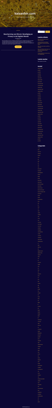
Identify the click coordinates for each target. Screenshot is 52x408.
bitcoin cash (40, 182)
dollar (39, 256)
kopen (39, 310)
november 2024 (40, 108)
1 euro (39, 147)
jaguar (39, 302)
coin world (39, 226)
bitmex (39, 195)
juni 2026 (39, 72)
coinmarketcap (40, 231)
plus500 (39, 336)
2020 (38, 149)
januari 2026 (40, 81)
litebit (39, 315)
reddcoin (39, 346)
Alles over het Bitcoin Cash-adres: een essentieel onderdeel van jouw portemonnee (44, 50)
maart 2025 (40, 100)
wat (38, 386)
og (38, 327)
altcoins (39, 155)
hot (38, 294)
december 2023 (40, 129)
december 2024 (40, 106)
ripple (39, 350)
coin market (40, 224)
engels (39, 264)
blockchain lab (40, 199)
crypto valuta (40, 239)
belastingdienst (40, 172)
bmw (38, 201)
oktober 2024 (40, 110)
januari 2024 (40, 127)
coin (38, 220)
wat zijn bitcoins (40, 388)
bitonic (39, 197)
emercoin (39, 262)
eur (38, 277)
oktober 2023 (40, 133)
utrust (39, 373)
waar (38, 382)
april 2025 (39, 98)
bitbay (39, 176)
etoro (39, 275)
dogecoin (39, 254)
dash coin (39, 247)
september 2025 (40, 89)
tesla (38, 361)
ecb (38, 258)
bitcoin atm (39, 180)
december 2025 (40, 83)
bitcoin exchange (40, 184)
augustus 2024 (40, 114)
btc (38, 205)
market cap (39, 319)
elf (38, 260)
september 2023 (40, 135)
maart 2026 (40, 77)
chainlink (39, 214)
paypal (39, 331)
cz (38, 243)
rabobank (39, 340)
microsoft (39, 321)
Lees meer (18, 46)
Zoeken (39, 30)
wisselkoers (40, 392)
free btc (39, 283)
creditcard (39, 237)
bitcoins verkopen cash (41, 191)
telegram (39, 359)
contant (39, 233)
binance (39, 174)
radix (38, 342)
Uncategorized (40, 369)
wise (38, 390)
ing (38, 300)
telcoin (39, 357)
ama (38, 157)
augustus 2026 (40, 68)
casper (39, 212)
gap (38, 285)
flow (38, 281)
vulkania (39, 380)
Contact (48, 1)
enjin (38, 266)
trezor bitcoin (40, 365)
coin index (39, 222)
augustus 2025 (40, 91)
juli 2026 (39, 70)
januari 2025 (40, 104)
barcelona (39, 170)
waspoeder (39, 384)
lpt (38, 317)
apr (38, 159)
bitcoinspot (39, 193)
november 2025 (40, 85)
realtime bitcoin (40, 344)
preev (39, 338)
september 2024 (40, 112)
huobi (39, 296)
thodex (39, 363)
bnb (38, 203)
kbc (38, 308)
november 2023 (40, 131)
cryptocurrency (40, 241)
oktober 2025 (40, 87)
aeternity (39, 153)
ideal (38, 298)
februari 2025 (40, 102)
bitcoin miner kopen (41, 189)
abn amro (39, 151)
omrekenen (39, 329)
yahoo (39, 401)
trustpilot (39, 367)
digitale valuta (40, 252)
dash (38, 245)
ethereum (39, 273)
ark (38, 163)
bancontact (39, 168)
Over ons (44, 1)
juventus (39, 306)
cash (38, 210)
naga (38, 323)
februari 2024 (40, 125)
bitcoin (39, 178)
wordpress (39, 394)
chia (38, 216)
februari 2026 (40, 79)
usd (38, 371)
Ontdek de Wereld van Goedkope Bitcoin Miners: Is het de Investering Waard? (43, 43)
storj (38, 352)
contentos (39, 235)
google (39, 289)
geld (38, 287)
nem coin (39, 325)
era (38, 268)
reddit (39, 348)
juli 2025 (39, 93)
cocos (39, 218)
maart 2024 (40, 123)
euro (38, 279)
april (38, 161)
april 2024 (39, 121)
